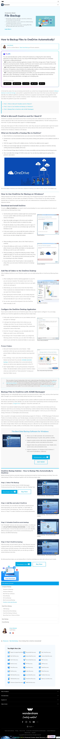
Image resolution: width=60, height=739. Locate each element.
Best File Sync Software (9, 593)
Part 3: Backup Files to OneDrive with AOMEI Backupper (19, 109)
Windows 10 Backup (8, 589)
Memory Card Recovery (47, 678)
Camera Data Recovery (47, 656)
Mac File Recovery (14, 656)
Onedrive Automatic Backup (10, 602)
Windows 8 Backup (8, 591)
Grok (43, 83)
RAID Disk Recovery (30, 682)
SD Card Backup (7, 598)
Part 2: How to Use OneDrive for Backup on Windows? (18, 106)
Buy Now (41, 462)
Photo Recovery (45, 671)
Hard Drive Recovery (30, 678)
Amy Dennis (10, 45)
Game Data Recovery (31, 656)
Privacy (16, 730)
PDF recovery (45, 659)
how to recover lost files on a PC (47, 385)
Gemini (26, 83)
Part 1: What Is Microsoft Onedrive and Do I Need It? (18, 104)
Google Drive (16, 403)
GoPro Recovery (14, 659)
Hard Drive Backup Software (10, 613)
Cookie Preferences (51, 730)
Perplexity (18, 83)
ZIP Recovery (45, 663)
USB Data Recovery (14, 678)
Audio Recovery (45, 667)
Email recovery (13, 663)
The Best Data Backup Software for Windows (30, 431)
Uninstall (33, 732)
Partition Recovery (46, 674)
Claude (35, 83)
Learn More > (8, 29)
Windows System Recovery (16, 682)
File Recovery (13, 671)
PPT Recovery (29, 663)
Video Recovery (29, 671)
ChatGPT (8, 83)
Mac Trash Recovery (46, 652)
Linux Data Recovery (30, 674)
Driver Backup (6, 595)
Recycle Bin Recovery (31, 652)
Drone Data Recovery (31, 659)
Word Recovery (13, 667)
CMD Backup (6, 608)
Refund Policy (27, 732)
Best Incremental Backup (9, 600)
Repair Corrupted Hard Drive (16, 652)
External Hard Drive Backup (9, 611)
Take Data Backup (24, 47)
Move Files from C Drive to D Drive (11, 615)
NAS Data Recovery (14, 674)
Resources (5, 641)
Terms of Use (22, 730)
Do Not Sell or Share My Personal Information (36, 730)
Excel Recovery (29, 667)
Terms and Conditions (9, 730)
